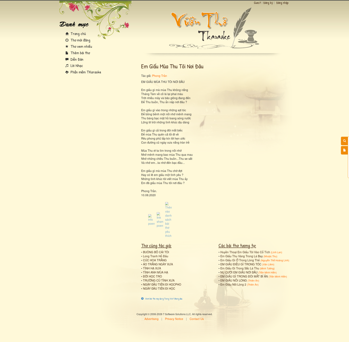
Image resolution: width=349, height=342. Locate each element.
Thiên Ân (253, 280)
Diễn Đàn (76, 59)
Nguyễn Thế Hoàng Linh (274, 260)
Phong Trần (159, 76)
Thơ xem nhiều (80, 46)
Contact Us (197, 319)
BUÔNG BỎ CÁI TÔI (156, 252)
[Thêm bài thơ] (344, 150)
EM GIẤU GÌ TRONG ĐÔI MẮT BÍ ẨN (244, 276)
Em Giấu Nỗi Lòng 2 (233, 284)
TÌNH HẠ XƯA (152, 268)
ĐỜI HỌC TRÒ (152, 276)
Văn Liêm (268, 264)
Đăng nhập (282, 2)
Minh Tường (267, 268)
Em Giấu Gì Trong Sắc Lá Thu (239, 268)
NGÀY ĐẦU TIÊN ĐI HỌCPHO (162, 284)
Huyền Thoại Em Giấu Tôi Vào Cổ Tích (245, 252)
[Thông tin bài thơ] (151, 219)
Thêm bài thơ (79, 52)
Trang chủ (77, 33)
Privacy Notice (174, 319)
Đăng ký (268, 2)
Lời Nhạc (76, 65)
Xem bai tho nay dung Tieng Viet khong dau (163, 298)
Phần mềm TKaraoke (85, 72)
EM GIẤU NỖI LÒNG (233, 280)
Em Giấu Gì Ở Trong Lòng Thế (240, 260)
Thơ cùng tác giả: (156, 245)
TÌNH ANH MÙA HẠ (155, 272)
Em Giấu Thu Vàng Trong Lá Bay (241, 256)
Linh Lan (276, 252)
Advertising (151, 319)
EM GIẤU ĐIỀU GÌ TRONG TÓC (240, 264)
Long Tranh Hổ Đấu (155, 256)
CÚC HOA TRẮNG (155, 260)
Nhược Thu (270, 256)
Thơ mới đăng (79, 40)
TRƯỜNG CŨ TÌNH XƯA (158, 280)
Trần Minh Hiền (267, 272)
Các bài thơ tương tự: (237, 245)
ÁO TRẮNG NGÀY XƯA (158, 264)
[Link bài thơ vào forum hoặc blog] (160, 219)
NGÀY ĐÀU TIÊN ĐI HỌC (159, 288)
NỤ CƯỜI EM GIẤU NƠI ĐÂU (239, 272)
